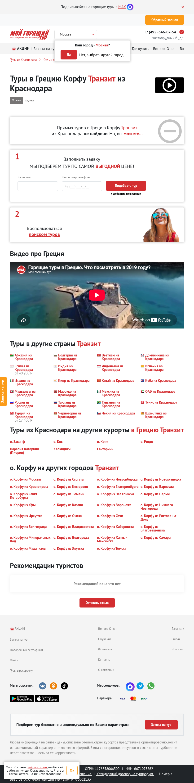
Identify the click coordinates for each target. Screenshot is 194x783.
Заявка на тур (18, 639)
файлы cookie (37, 767)
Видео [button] (29, 100)
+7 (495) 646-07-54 (160, 32)
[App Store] (47, 698)
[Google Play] (22, 698)
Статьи (176, 639)
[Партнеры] (135, 698)
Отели (14, 660)
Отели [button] (16, 100)
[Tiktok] (64, 685)
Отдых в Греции (54, 60)
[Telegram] (140, 685)
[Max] (130, 6)
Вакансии (178, 628)
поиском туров (44, 234)
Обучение (104, 639)
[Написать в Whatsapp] (150, 685)
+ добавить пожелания (126, 194)
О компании (106, 670)
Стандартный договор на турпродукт (125, 774)
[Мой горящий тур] (29, 34)
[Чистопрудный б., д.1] (183, 32)
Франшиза (105, 649)
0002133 (84, 779)
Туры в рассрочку (21, 670)
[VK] (42, 685)
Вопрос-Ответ (107, 628)
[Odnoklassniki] (53, 685)
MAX (122, 6)
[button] (169, 85)
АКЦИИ (19, 629)
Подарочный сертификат (26, 650)
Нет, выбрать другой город (101, 54)
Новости (177, 649)
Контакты (104, 660)
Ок (72, 770)
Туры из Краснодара (23, 60)
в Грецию (145, 429)
